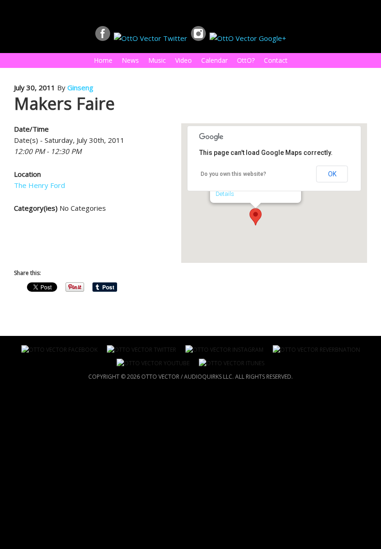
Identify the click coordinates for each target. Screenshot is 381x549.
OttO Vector (3, 12)
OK (332, 174)
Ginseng (80, 87)
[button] (256, 217)
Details (225, 193)
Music (155, 60)
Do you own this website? (233, 174)
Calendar (214, 60)
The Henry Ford (39, 185)
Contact (276, 60)
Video (183, 60)
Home (103, 60)
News (130, 60)
